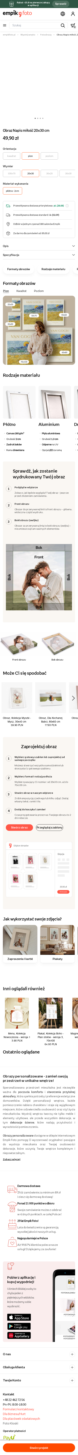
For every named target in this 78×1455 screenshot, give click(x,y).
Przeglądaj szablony (49, 827)
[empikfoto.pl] (17, 13)
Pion (6, 290)
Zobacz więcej (11, 1159)
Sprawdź (60, 3)
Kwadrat (21, 290)
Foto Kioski (10, 1423)
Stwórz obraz (19, 827)
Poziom (39, 290)
